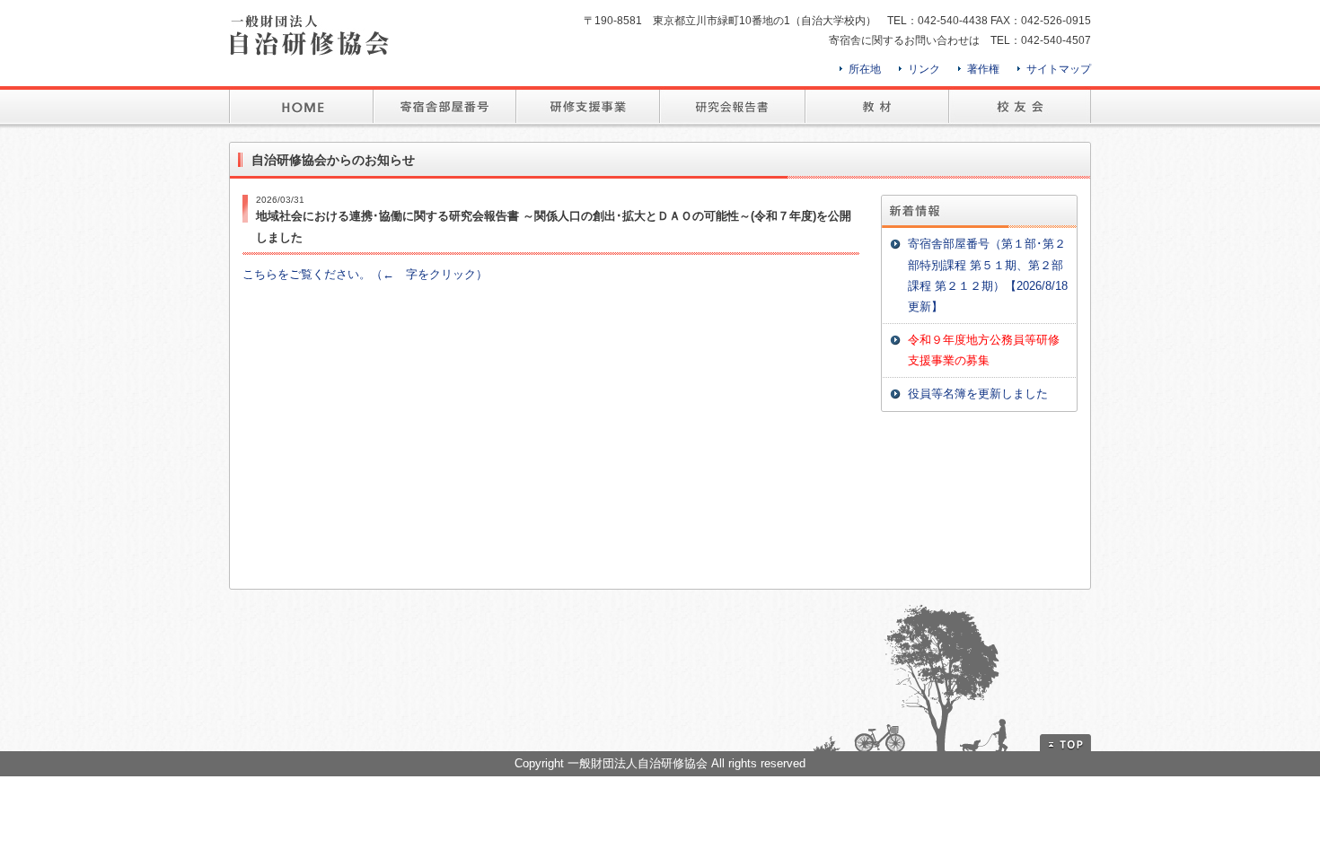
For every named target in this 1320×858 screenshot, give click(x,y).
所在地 (865, 69)
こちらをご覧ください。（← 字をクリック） (365, 274)
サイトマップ (1058, 69)
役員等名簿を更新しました (978, 393)
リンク (924, 69)
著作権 (983, 69)
